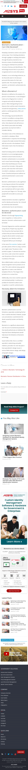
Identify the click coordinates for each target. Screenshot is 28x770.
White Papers (4, 700)
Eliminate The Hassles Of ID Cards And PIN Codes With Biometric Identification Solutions (13, 480)
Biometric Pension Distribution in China (13, 377)
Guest (14, 49)
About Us (3, 736)
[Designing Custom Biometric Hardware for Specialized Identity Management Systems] (14, 425)
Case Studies (4, 698)
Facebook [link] (3, 721)
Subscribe (23, 6)
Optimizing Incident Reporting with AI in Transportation (18, 601)
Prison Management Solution (8, 679)
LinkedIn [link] (3, 716)
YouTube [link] (3, 718)
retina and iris (22, 108)
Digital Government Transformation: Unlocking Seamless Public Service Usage (18, 623)
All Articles (3, 739)
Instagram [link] (3, 723)
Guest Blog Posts (6, 42)
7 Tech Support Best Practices (12, 457)
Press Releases (4, 695)
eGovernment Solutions (7, 672)
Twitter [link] (2, 713)
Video (2, 702)
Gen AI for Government (6, 674)
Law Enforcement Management (8, 682)
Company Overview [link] (5, 693)
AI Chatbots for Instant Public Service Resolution (18, 608)
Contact (3, 741)
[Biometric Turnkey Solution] (14, 1)
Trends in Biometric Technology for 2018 (13, 371)
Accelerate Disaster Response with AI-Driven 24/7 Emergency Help (18, 616)
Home (2, 734)
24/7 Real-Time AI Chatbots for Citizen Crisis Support (18, 629)
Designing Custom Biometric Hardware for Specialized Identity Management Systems (13, 437)
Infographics (4, 705)
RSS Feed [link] (3, 725)
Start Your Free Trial (14, 591)
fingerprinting (19, 215)
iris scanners (13, 244)
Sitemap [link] (3, 744)
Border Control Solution (7, 684)
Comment (4, 392)
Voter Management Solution (8, 677)
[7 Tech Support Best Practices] (14, 446)
